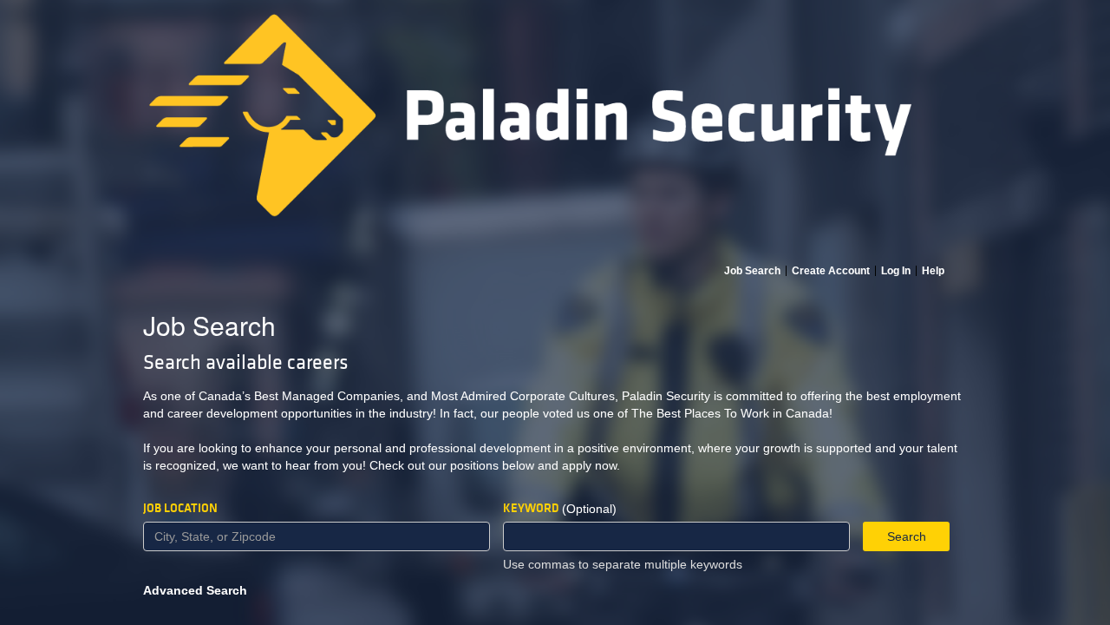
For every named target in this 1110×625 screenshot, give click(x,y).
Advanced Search (195, 590)
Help (933, 271)
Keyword (530, 508)
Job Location (180, 508)
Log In (896, 271)
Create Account (831, 271)
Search (906, 536)
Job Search (752, 271)
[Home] (555, 132)
